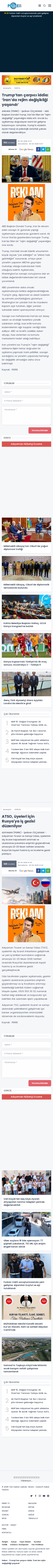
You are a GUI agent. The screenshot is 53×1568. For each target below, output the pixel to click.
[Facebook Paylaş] (38, 149)
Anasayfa (7, 88)
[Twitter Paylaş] (43, 149)
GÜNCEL (17, 809)
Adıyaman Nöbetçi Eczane (26, 444)
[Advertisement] (26, 45)
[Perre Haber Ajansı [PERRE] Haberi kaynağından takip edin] (14, 5)
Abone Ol (13, 149)
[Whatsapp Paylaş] (48, 149)
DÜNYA (17, 88)
